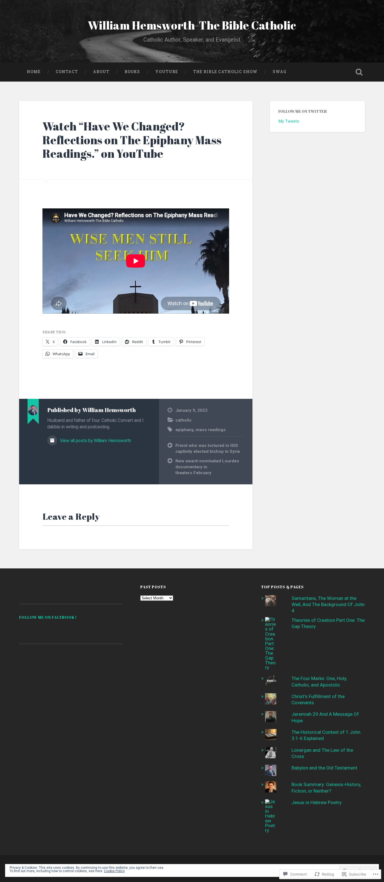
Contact (67, 71)
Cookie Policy (114, 871)
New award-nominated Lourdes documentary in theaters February (207, 466)
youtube (166, 71)
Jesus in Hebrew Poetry (317, 802)
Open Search (359, 72)
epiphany (184, 429)
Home (33, 71)
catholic (183, 420)
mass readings (211, 429)
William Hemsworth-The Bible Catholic (192, 25)
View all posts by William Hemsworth (95, 440)
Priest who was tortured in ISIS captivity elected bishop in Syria (207, 448)
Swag (279, 71)
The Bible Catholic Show (225, 71)
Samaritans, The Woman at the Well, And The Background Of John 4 (328, 604)
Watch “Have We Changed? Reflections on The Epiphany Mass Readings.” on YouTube (132, 139)
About (101, 71)
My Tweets (288, 121)
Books (132, 71)
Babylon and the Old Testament (324, 768)
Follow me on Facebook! (48, 617)
